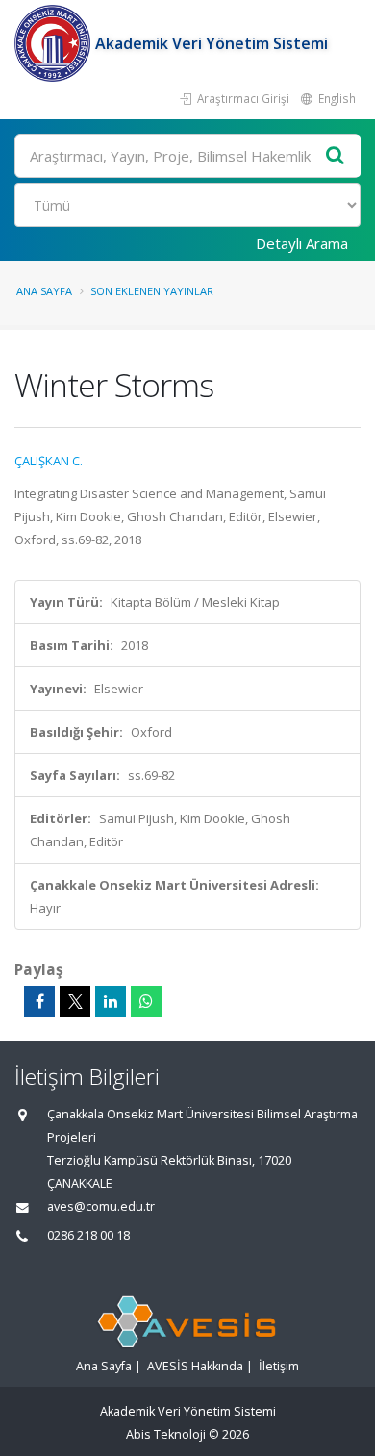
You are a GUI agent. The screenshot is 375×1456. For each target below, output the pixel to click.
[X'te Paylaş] (75, 1001)
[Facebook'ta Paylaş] (39, 1001)
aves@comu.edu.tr (101, 1206)
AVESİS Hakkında (195, 1366)
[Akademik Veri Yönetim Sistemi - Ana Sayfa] (54, 43)
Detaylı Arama (302, 243)
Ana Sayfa (44, 291)
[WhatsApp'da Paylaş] (146, 1001)
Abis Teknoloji (166, 1434)
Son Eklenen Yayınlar (151, 291)
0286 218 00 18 (88, 1235)
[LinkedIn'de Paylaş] (110, 1001)
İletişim (279, 1366)
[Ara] (336, 156)
